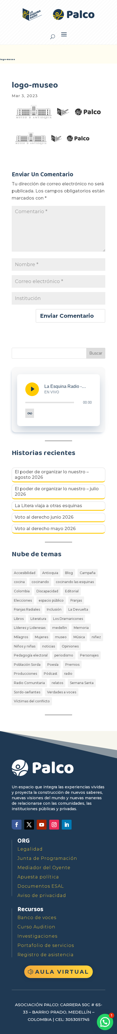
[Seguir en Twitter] (29, 825)
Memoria (81, 628)
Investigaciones (37, 936)
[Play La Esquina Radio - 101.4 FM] (32, 389)
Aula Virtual (62, 971)
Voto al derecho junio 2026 (44, 517)
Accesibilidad (24, 573)
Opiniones (70, 646)
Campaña (88, 573)
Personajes (89, 655)
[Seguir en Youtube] (42, 825)
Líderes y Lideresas (29, 628)
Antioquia (50, 573)
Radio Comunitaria (29, 683)
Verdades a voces (61, 692)
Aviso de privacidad (41, 895)
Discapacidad (47, 591)
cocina (19, 582)
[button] (105, 1022)
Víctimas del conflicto (32, 701)
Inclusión (54, 609)
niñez (96, 637)
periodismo (63, 655)
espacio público (51, 600)
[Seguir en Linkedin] (67, 825)
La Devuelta (78, 609)
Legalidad (30, 849)
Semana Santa (82, 683)
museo (61, 637)
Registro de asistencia (45, 954)
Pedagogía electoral (31, 655)
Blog (69, 573)
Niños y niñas (24, 646)
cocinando (40, 582)
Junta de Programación (47, 858)
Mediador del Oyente (43, 867)
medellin (59, 628)
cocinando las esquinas (75, 582)
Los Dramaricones (68, 619)
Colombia (22, 591)
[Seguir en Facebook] (16, 825)
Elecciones (23, 600)
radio (68, 673)
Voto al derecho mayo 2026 (45, 528)
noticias (48, 646)
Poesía (53, 664)
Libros (19, 619)
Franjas (76, 600)
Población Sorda (27, 664)
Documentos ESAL (40, 886)
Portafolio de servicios (45, 945)
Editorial (72, 591)
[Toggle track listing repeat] (29, 413)
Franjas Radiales (27, 609)
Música (79, 637)
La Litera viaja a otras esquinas (48, 505)
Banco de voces (36, 917)
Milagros (21, 637)
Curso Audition (36, 926)
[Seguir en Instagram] (54, 825)
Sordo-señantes (27, 692)
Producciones (25, 673)
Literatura (38, 619)
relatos (57, 683)
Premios (72, 664)
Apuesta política (38, 877)
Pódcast (50, 673)
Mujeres (41, 637)
